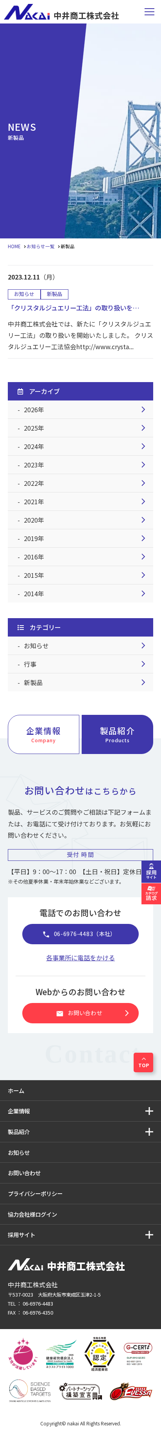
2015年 (86, 575)
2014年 (86, 593)
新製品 (86, 682)
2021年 (86, 501)
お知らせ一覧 (41, 246)
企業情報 (43, 734)
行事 (86, 664)
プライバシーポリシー (35, 1193)
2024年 (86, 446)
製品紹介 (117, 734)
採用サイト (21, 1234)
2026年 (86, 409)
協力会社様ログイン (32, 1214)
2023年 (86, 465)
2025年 (86, 428)
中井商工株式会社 (86, 14)
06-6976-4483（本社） (79, 934)
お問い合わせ (94, 1013)
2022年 (86, 483)
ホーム (16, 1090)
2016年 (86, 557)
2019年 (86, 538)
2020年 (86, 520)
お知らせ (86, 646)
